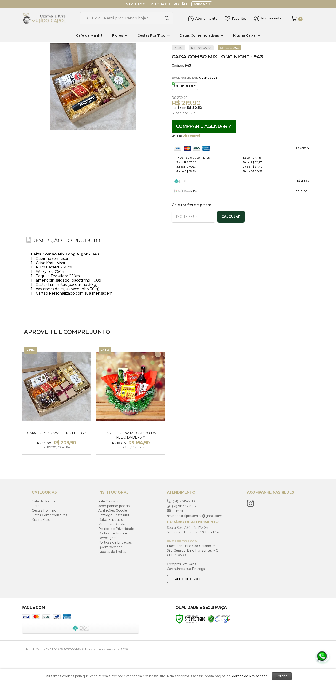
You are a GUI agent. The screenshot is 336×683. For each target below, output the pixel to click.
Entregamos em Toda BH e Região (155, 4)
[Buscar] (165, 18)
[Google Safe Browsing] (219, 618)
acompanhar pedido (114, 506)
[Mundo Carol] (49, 18)
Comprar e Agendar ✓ (204, 126)
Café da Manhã (44, 501)
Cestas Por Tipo (44, 510)
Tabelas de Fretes (112, 552)
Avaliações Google (112, 510)
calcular (230, 217)
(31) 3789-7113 (183, 501)
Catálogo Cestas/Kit (113, 515)
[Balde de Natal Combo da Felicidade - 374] (130, 400)
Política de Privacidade (116, 529)
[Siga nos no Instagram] (251, 503)
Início (178, 48)
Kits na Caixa (201, 48)
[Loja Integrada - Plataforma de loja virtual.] (302, 645)
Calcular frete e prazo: (191, 205)
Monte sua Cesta (111, 524)
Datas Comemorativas (49, 515)
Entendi (282, 676)
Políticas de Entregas (115, 542)
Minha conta (271, 18)
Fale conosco (186, 579)
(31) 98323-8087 (184, 506)
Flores (36, 506)
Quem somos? (110, 547)
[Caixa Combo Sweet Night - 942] (56, 400)
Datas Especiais (110, 520)
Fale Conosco (109, 501)
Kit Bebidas (229, 48)
